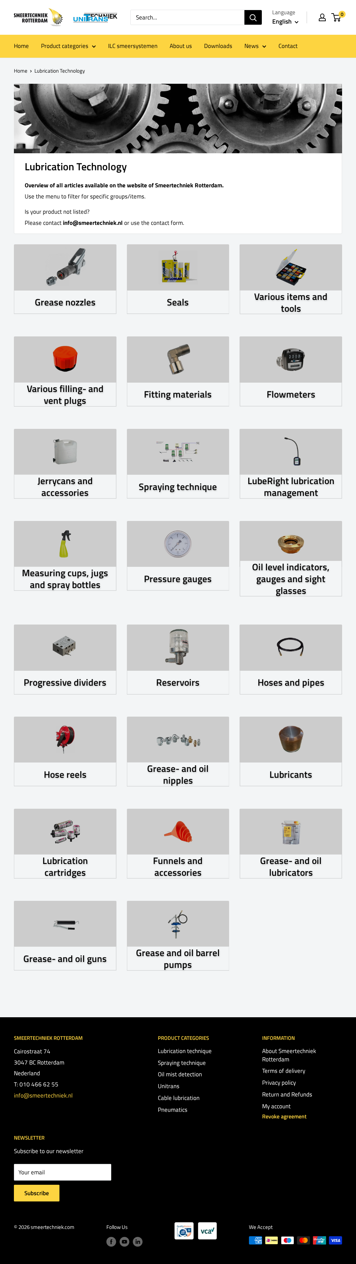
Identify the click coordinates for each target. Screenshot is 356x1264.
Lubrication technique (185, 1050)
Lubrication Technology (59, 71)
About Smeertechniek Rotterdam (289, 1055)
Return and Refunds (287, 1094)
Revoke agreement (284, 1116)
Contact (288, 45)
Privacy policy (279, 1082)
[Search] (253, 17)
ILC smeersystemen (132, 45)
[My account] (322, 17)
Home (21, 45)
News (251, 45)
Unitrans (168, 1086)
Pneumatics (172, 1109)
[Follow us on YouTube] (124, 1241)
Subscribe (36, 1193)
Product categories (64, 45)
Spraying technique (182, 1062)
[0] (336, 17)
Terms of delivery (283, 1070)
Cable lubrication (179, 1097)
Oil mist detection (180, 1074)
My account (276, 1106)
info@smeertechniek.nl (43, 1095)
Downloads (218, 45)
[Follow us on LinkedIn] (138, 1241)
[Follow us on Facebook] (111, 1241)
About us (181, 45)
